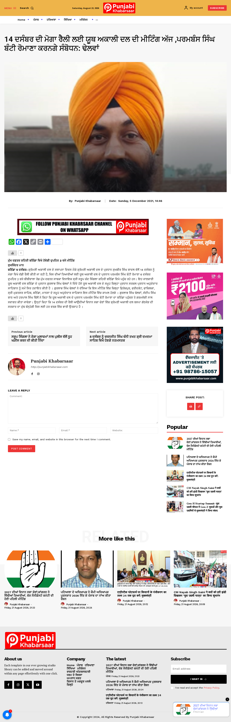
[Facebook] (32, 373)
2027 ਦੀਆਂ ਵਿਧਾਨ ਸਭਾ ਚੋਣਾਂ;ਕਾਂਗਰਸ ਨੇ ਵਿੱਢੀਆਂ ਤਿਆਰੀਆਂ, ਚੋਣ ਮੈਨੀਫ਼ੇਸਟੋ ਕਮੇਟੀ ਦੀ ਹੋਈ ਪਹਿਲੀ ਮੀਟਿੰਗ (204, 444)
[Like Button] (12, 253)
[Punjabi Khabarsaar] (16, 366)
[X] (28, 685)
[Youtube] (38, 685)
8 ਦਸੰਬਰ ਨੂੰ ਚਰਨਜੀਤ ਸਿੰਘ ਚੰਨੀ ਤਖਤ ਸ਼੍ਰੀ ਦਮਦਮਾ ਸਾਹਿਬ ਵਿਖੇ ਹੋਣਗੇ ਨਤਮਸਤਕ (121, 338)
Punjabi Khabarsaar (88, 201)
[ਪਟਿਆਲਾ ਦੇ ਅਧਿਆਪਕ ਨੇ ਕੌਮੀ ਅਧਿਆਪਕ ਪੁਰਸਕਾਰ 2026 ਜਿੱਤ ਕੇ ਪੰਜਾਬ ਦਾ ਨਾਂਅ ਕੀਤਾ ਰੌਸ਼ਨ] (175, 460)
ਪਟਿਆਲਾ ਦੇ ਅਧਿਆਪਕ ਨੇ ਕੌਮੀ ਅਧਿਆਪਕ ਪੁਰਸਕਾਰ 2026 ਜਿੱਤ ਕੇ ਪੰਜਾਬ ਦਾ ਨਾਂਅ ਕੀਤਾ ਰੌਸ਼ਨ (204, 460)
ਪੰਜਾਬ (108, 676)
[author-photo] (6, 604)
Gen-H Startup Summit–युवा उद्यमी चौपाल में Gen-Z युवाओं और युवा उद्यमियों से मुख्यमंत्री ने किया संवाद (204, 507)
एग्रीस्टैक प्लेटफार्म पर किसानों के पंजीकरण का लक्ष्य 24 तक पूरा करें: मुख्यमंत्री (202, 476)
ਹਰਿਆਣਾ (109, 703)
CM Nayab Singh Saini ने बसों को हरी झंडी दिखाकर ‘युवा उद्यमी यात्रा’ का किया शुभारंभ (204, 491)
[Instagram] (38, 373)
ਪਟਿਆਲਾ (110, 689)
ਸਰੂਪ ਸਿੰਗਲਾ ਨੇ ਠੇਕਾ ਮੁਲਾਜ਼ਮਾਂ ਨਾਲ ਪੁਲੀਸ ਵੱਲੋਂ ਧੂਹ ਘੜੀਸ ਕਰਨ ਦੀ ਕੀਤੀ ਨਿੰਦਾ (42, 338)
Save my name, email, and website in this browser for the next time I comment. (61, 439)
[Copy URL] (199, 406)
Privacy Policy (211, 687)
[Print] (190, 406)
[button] (27, 8)
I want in (196, 679)
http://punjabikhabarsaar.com (49, 366)
